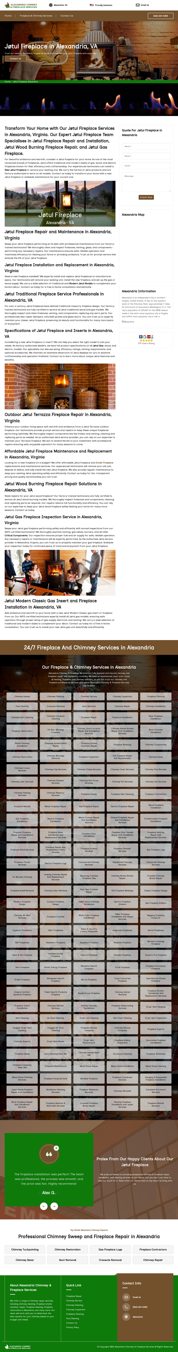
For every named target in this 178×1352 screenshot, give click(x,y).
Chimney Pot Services (122, 781)
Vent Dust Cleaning (122, 1018)
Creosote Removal (56, 706)
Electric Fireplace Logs (55, 863)
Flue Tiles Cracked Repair (89, 890)
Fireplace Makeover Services (89, 1090)
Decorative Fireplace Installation (156, 1041)
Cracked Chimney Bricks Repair (155, 877)
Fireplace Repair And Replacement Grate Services (56, 849)
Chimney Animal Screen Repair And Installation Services (122, 731)
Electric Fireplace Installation (55, 819)
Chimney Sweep (22, 696)
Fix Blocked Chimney (22, 877)
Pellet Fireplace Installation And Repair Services (122, 916)
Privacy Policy (72, 1327)
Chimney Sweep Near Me (88, 1053)
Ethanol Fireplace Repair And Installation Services (122, 820)
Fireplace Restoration (22, 731)
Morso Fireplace (89, 979)
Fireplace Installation (122, 717)
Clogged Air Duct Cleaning (55, 1029)
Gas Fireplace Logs (156, 849)
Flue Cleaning (22, 706)
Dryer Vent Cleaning (155, 1007)
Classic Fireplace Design (155, 890)
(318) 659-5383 (160, 16)
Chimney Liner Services (22, 781)
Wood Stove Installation (122, 1066)
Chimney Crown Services (22, 769)
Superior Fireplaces (22, 930)
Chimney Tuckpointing (155, 744)
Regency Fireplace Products (156, 916)
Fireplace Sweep (89, 794)
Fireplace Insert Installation (22, 1006)
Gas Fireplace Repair (89, 806)
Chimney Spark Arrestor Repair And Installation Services (89, 731)
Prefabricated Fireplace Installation (155, 819)
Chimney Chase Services (89, 769)
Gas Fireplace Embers (155, 903)
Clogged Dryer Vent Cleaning (22, 1029)
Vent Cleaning (22, 1018)
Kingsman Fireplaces (122, 930)
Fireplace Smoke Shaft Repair (56, 744)
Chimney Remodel (122, 1091)
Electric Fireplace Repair (122, 806)
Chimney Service (89, 696)
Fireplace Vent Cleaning (122, 794)
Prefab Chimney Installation (89, 1006)
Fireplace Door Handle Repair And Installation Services (122, 835)
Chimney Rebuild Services (56, 1006)
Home (8, 15)
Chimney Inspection (122, 696)
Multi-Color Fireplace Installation (89, 916)
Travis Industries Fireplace (122, 979)
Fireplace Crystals (55, 916)
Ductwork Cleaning (122, 1054)
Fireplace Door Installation (89, 834)
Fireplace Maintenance (55, 1066)
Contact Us (67, 15)
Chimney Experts (22, 1041)
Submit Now (146, 197)
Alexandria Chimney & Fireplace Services (134, 1346)
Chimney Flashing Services (22, 794)
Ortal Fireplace (122, 967)
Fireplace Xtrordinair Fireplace (156, 967)
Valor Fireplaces (55, 930)
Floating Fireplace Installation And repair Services (122, 1104)
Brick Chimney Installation (156, 730)
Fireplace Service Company (89, 1029)
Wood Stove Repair (89, 1066)
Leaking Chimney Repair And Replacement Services (55, 877)
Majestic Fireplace (122, 942)
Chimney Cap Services (55, 769)
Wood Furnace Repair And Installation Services (89, 820)
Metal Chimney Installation (22, 744)
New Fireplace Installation (156, 717)
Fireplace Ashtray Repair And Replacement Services (155, 835)
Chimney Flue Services (156, 769)
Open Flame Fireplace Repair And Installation (22, 1090)
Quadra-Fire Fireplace (156, 955)
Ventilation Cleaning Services (55, 1090)
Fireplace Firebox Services (89, 849)
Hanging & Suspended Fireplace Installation (156, 1078)
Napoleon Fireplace (89, 942)
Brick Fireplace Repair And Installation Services (22, 1104)
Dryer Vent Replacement (89, 1041)
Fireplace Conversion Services (122, 1078)
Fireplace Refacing (122, 744)
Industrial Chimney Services (156, 863)
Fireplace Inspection (89, 757)
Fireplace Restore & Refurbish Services (55, 1104)
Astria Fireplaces (156, 930)
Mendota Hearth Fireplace (89, 967)
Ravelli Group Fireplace (89, 993)
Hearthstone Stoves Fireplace (156, 979)
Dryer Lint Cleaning (89, 1018)
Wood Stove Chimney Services (22, 1078)
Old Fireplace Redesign (122, 890)
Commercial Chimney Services (89, 863)
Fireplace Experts (155, 1029)
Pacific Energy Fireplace (55, 967)
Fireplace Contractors (155, 794)
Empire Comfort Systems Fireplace (22, 993)
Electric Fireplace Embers (122, 902)
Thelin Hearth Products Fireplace (55, 993)
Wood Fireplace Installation (155, 806)
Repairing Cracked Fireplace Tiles (89, 877)
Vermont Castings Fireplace (155, 942)
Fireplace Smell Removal (22, 890)
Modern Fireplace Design (22, 902)
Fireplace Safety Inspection (122, 1041)
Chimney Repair (122, 706)
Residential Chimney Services (122, 863)
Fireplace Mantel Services (156, 1104)
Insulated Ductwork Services (156, 1090)
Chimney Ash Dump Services (89, 781)
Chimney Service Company (122, 1029)
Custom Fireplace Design (55, 902)
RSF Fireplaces (22, 942)
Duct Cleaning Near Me (55, 1054)
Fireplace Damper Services (122, 849)
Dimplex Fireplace (122, 955)
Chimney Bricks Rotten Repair (122, 877)
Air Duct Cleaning (55, 1018)
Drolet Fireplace (22, 979)
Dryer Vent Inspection (156, 1018)
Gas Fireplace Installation (22, 819)
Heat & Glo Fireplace (22, 955)
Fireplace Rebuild (22, 806)
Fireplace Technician (155, 1054)
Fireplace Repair (89, 717)
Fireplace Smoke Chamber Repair (89, 744)
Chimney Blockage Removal (55, 756)
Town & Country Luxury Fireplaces (89, 930)
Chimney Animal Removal (122, 993)
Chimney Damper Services (55, 781)
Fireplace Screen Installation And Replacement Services (155, 993)
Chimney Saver (156, 757)
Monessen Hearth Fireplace (55, 979)
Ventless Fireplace (89, 1078)
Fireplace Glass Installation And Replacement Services (55, 835)
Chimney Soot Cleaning (22, 717)
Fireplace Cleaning (156, 696)
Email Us (145, 5)
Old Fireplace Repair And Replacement (122, 756)
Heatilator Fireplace (55, 942)
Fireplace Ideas (22, 1054)
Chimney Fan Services (155, 781)
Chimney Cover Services (122, 769)
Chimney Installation (156, 706)
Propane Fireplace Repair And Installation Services (22, 835)
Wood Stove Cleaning (156, 1066)
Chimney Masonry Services (55, 794)
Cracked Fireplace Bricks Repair (89, 1104)
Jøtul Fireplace (22, 967)
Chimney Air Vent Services (22, 916)
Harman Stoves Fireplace (55, 954)
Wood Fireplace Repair (55, 806)
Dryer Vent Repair (55, 1041)
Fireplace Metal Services (22, 849)
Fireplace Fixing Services (55, 1078)
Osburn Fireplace (89, 955)
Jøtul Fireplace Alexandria (25, 81)
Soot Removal (89, 706)
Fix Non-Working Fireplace (56, 730)
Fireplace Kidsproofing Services (122, 1006)
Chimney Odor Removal (55, 890)
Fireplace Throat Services (22, 863)
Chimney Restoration (22, 757)
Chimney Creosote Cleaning (56, 717)
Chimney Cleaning (55, 696)
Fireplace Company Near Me (22, 1066)
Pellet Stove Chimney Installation (89, 902)
